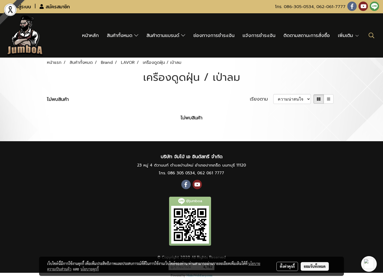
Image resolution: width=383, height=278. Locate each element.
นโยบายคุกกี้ (90, 269)
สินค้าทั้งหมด (120, 35)
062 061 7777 (210, 173)
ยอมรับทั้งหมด (315, 266)
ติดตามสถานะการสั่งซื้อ (306, 35)
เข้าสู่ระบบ (21, 6)
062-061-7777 (330, 7)
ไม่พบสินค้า (58, 99)
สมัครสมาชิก (57, 6)
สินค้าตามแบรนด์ (163, 35)
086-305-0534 (299, 7)
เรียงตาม (261, 99)
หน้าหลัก (90, 35)
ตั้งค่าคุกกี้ (287, 266)
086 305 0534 (181, 173)
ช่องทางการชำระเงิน (213, 35)
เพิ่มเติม (346, 35)
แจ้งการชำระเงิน (259, 35)
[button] (371, 35)
